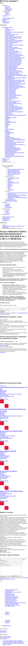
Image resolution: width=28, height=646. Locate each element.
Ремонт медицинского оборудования (13, 59)
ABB (6, 119)
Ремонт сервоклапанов (10, 91)
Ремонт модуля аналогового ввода (12, 62)
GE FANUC (7, 121)
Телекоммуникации (9, 155)
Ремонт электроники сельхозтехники (13, 107)
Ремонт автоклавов (9, 35)
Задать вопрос (3, 550)
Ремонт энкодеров (9, 114)
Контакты (5, 15)
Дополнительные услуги (10, 199)
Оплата (6, 13)
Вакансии (7, 7)
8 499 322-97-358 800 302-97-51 (6, 22)
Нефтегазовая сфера (9, 145)
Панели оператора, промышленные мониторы (15, 602)
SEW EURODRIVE (9, 129)
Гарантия (7, 12)
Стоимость (7, 14)
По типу (7, 28)
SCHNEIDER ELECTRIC (11, 117)
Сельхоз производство (10, 153)
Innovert (7, 123)
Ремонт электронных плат (11, 110)
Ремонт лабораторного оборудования (13, 54)
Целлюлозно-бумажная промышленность (14, 156)
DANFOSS (7, 124)
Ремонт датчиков (9, 43)
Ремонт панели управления (11, 66)
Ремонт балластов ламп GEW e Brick (13, 41)
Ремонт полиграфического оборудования (14, 68)
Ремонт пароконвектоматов (11, 67)
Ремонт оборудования (7, 27)
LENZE (7, 125)
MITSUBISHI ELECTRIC (11, 122)
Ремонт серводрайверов (10, 90)
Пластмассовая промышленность (12, 147)
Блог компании (8, 10)
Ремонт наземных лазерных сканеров (13, 63)
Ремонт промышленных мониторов (13, 82)
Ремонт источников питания (11, 50)
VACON (7, 135)
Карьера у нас (3, 352)
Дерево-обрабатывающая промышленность (14, 142)
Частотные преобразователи (11, 589)
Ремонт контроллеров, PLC (11, 53)
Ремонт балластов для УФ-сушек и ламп (14, 40)
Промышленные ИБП (10, 594)
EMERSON (7, 131)
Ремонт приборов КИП (10, 69)
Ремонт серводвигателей (10, 89)
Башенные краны (9, 140)
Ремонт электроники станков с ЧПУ (13, 109)
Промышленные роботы (10, 599)
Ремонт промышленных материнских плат (14, 80)
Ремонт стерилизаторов (10, 96)
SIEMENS (7, 118)
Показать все (11, 175)
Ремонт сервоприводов (10, 92)
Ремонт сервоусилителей (10, 94)
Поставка (5, 160)
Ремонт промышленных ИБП (11, 73)
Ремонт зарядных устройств (11, 47)
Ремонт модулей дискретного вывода (13, 61)
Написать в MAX (7, 637)
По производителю (9, 29)
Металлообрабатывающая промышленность (15, 144)
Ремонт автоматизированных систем (13, 37)
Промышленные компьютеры (11, 596)
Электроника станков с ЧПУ (11, 603)
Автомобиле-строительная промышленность (15, 139)
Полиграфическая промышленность (13, 149)
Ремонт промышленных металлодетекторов (15, 81)
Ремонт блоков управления (11, 42)
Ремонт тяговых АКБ (10, 98)
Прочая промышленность (11, 151)
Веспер (6, 130)
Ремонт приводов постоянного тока (13, 70)
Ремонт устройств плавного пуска (12, 101)
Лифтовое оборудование (10, 143)
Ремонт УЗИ (8, 99)
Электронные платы (9, 606)
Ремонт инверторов (9, 49)
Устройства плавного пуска (11, 600)
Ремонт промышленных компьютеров (13, 74)
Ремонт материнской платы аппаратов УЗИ (15, 57)
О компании (8, 6)
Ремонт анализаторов (10, 39)
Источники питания (9, 595)
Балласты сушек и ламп (10, 601)
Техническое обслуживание (11, 200)
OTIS (6, 128)
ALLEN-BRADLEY (9, 132)
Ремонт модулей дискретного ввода (13, 60)
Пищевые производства (10, 146)
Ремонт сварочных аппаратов (11, 88)
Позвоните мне (3, 25)
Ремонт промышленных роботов (12, 84)
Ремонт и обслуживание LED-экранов (13, 48)
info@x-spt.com (6, 19)
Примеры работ (8, 8)
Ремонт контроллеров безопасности (13, 51)
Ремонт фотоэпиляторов (10, 102)
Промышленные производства (12, 150)
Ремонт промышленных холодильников (14, 85)
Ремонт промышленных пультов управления (15, 83)
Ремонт (4, 158)
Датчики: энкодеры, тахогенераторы (13, 592)
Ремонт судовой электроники (11, 97)
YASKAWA (7, 133)
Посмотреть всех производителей (12, 138)
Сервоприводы (8, 593)
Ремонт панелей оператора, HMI (12, 64)
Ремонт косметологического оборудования (14, 152)
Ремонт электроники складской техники (14, 108)
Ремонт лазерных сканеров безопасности (14, 55)
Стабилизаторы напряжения (11, 597)
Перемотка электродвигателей (12, 34)
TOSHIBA (7, 136)
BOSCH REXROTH (9, 137)
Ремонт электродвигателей (11, 105)
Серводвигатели (9, 590)
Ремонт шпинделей (9, 104)
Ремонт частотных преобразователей (13, 103)
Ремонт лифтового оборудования (12, 56)
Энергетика (7, 157)
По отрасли (7, 30)
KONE (6, 126)
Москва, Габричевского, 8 (8, 18)
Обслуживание (6, 159)
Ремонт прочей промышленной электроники (15, 87)
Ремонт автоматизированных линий (13, 36)
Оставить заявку (3, 638)
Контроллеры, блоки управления (12, 604)
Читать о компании (4, 345)
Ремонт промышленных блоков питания (14, 71)
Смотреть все (3, 385)
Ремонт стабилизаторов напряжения (13, 95)
